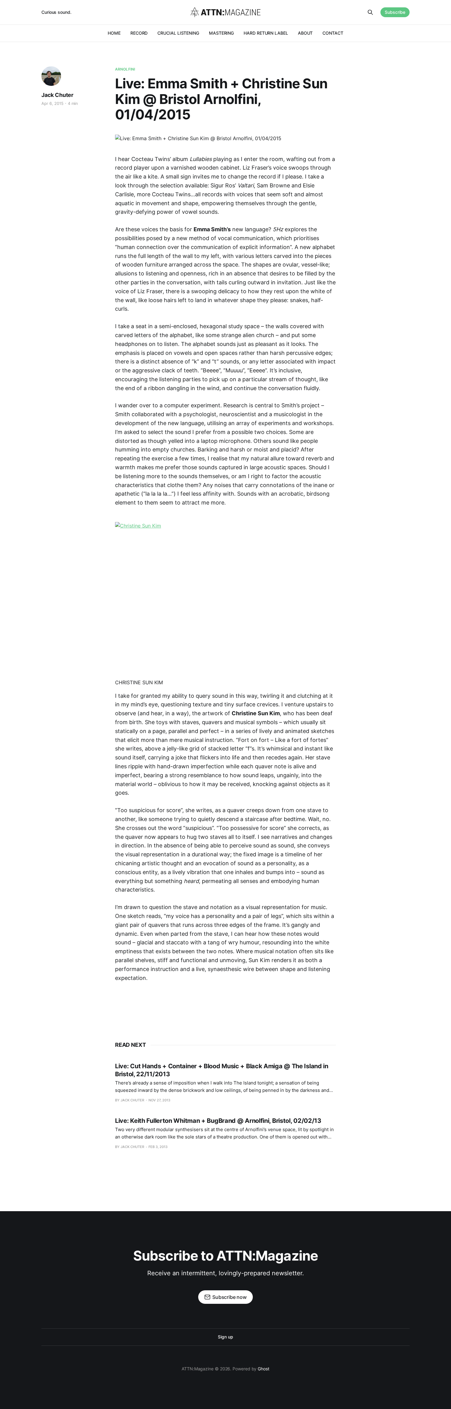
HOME (114, 33)
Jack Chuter (57, 95)
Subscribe (395, 12)
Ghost (263, 1368)
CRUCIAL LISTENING (178, 33)
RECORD (139, 33)
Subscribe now (229, 1297)
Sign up (225, 1336)
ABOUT (305, 33)
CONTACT (332, 33)
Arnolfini (125, 69)
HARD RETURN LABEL (266, 33)
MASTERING (221, 33)
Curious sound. (56, 12)
